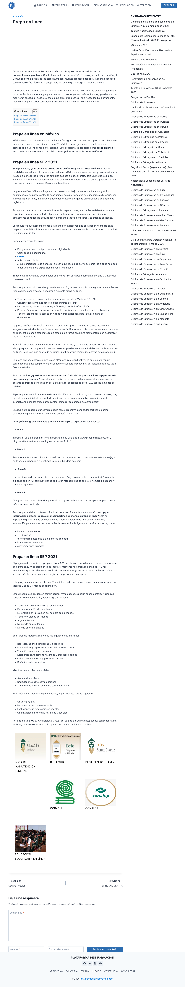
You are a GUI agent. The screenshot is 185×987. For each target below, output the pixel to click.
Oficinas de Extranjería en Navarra (149, 249)
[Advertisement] (66, 46)
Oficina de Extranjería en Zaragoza (149, 142)
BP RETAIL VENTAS (112, 883)
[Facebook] (84, 963)
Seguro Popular (16, 883)
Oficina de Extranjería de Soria (147, 147)
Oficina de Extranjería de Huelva (148, 162)
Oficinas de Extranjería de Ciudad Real (152, 314)
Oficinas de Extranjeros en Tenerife (150, 269)
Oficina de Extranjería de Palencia (149, 137)
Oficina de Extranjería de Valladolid (150, 152)
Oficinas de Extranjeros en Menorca (150, 225)
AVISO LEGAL (128, 971)
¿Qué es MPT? (139, 45)
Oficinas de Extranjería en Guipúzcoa (151, 259)
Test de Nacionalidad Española (148, 31)
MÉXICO (96, 971)
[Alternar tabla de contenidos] (33, 111)
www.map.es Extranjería (144, 59)
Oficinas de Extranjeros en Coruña (149, 126)
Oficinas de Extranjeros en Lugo (148, 190)
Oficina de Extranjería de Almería (149, 274)
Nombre (15, 949)
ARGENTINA (56, 971)
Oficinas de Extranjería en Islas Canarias (153, 220)
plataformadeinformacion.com (96, 978)
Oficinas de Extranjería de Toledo (149, 288)
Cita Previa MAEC (140, 73)
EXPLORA (169, 5)
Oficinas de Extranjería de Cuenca (149, 298)
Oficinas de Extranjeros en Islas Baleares (153, 264)
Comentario (17, 912)
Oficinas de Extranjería (143, 102)
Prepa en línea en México (25, 115)
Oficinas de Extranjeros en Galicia (149, 116)
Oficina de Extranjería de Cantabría (150, 131)
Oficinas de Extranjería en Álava (148, 254)
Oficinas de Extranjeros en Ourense (150, 121)
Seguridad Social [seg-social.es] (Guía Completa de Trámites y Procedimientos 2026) (152, 171)
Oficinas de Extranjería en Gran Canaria (152, 309)
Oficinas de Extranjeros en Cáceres (150, 205)
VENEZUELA (111, 971)
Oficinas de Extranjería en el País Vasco (152, 215)
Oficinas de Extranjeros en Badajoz (150, 200)
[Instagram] (95, 963)
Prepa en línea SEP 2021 (25, 119)
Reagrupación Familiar (143, 97)
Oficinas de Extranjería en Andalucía (150, 303)
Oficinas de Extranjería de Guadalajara (152, 293)
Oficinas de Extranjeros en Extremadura (152, 195)
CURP (20, 256)
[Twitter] (89, 963)
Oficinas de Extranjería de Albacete (150, 319)
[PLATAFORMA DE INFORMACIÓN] (11, 5)
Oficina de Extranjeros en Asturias (149, 210)
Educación (18, 16)
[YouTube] (100, 963)
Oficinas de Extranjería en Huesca (149, 324)
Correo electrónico (60, 949)
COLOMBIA (72, 971)
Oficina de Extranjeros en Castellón (150, 157)
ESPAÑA (85, 971)
